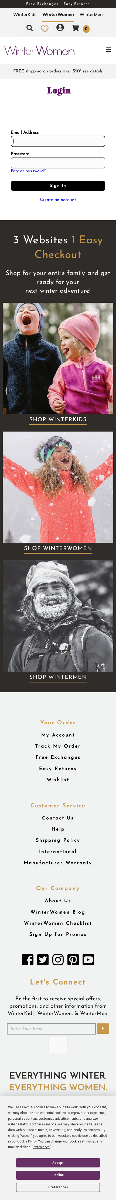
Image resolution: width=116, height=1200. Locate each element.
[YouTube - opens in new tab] (88, 961)
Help (58, 829)
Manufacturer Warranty (58, 863)
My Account (58, 735)
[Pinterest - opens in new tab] (73, 961)
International (58, 852)
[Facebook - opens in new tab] (27, 961)
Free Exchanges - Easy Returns (58, 4)
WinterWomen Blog (58, 912)
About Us (58, 901)
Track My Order (58, 746)
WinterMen (91, 14)
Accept (58, 1163)
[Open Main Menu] (97, 50)
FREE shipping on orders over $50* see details (58, 71)
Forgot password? (28, 171)
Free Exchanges (58, 757)
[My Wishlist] (44, 28)
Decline (58, 1175)
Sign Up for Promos (58, 934)
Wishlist (58, 780)
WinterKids (24, 14)
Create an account (58, 200)
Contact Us (58, 818)
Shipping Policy (58, 840)
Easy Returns (58, 769)
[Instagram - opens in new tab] (58, 961)
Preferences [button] (41, 1147)
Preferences (58, 1187)
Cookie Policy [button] (26, 1141)
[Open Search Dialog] (29, 28)
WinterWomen (58, 14)
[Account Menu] (60, 28)
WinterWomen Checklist (58, 923)
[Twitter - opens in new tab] (43, 961)
